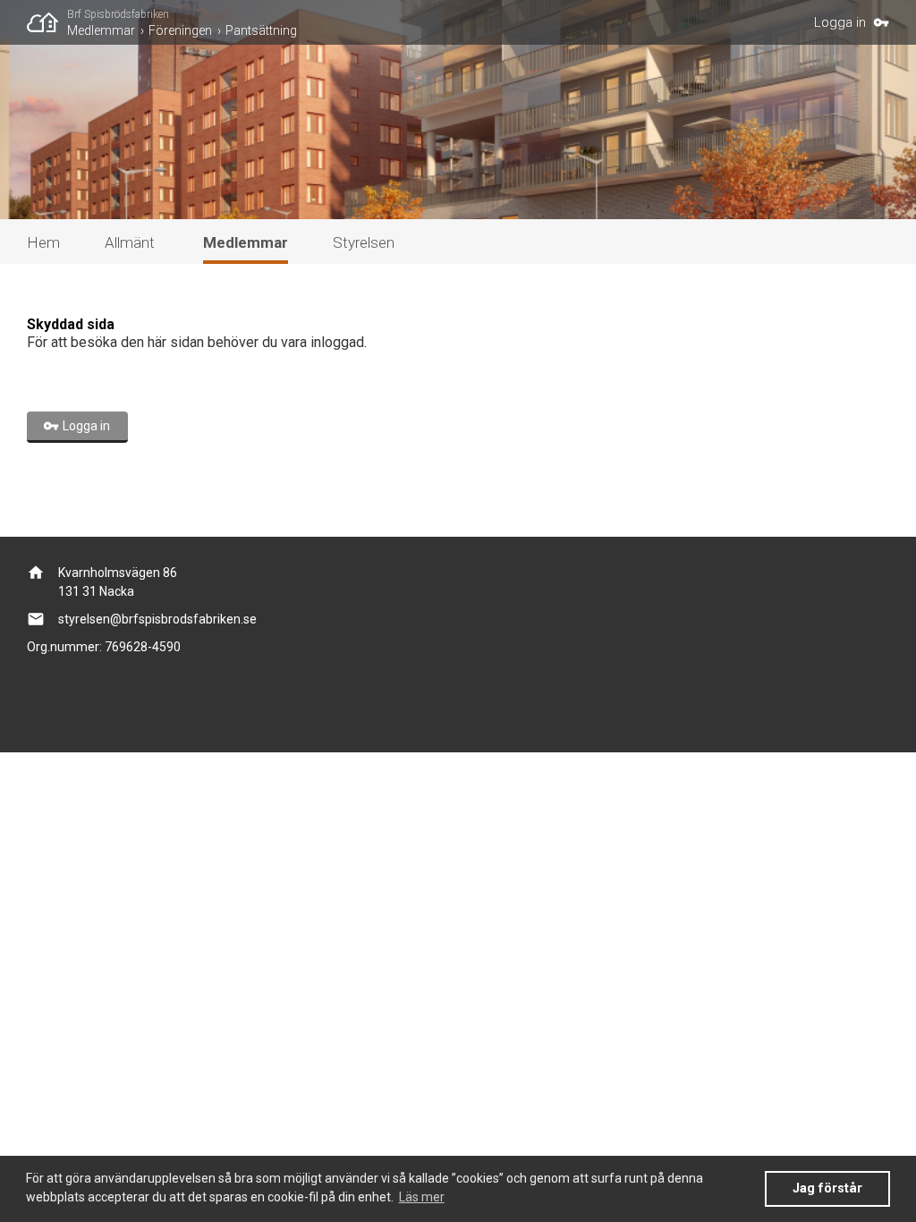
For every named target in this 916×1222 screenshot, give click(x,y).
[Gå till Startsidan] (47, 22)
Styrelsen (363, 242)
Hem (43, 242)
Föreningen (180, 30)
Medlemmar (101, 30)
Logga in (840, 22)
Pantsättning (261, 30)
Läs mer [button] (422, 1197)
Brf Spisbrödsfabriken (118, 14)
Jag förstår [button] (827, 1188)
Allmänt (130, 242)
